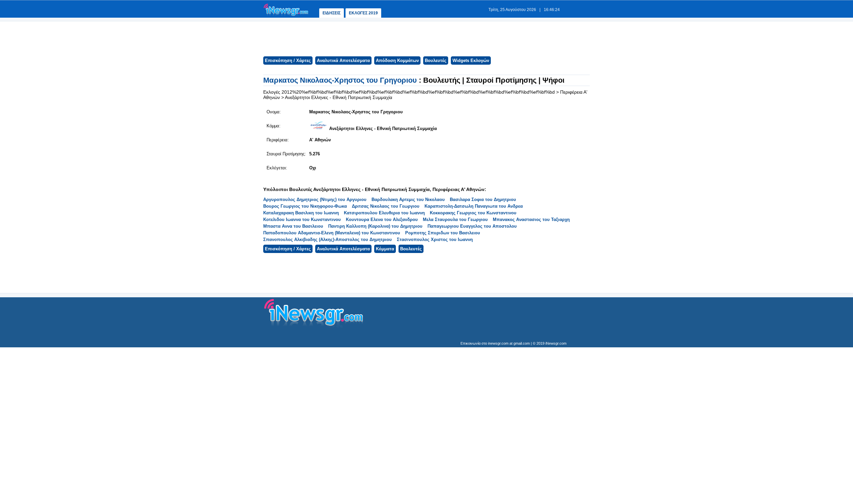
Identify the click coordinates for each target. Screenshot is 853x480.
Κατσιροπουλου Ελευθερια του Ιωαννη (384, 212)
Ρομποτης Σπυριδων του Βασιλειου (442, 232)
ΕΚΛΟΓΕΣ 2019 (363, 13)
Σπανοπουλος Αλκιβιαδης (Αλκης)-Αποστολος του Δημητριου (327, 239)
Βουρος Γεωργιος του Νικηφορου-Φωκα (305, 206)
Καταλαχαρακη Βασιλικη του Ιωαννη (301, 212)
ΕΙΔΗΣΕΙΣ (332, 13)
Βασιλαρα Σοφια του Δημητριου (483, 199)
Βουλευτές (435, 60)
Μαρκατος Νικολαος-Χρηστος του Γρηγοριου (341, 80)
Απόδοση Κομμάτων (397, 60)
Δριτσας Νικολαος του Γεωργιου (386, 206)
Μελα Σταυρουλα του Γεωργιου (455, 219)
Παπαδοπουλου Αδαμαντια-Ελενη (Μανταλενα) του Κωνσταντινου (331, 232)
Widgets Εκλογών (470, 60)
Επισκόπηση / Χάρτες (288, 60)
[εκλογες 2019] (286, 15)
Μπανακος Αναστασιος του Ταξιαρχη (531, 219)
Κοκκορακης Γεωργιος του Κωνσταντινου (473, 212)
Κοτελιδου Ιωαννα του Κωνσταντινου (302, 219)
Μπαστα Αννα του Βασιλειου (293, 226)
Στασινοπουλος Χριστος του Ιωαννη (435, 239)
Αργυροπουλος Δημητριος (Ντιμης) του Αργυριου (315, 199)
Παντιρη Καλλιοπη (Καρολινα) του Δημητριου (375, 226)
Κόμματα (385, 248)
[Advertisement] (426, 38)
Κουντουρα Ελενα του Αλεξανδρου (382, 219)
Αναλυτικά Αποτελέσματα (343, 60)
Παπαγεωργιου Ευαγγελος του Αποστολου (472, 226)
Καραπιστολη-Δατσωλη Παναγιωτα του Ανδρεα (474, 206)
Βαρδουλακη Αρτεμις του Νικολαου (408, 199)
